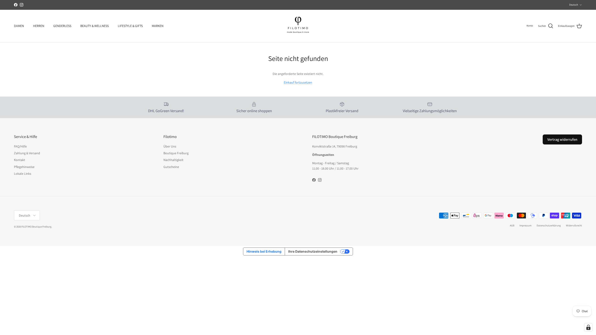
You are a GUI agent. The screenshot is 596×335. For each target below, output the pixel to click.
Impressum (525, 225)
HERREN (38, 26)
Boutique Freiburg (176, 153)
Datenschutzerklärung (549, 225)
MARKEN (157, 26)
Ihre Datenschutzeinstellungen (312, 251)
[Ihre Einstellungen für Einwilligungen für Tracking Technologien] (588, 327)
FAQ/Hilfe (20, 146)
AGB (512, 225)
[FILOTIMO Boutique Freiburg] (298, 26)
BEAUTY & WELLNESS (94, 26)
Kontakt (19, 160)
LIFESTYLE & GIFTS (130, 26)
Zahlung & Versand (27, 153)
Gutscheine (171, 167)
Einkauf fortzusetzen (298, 82)
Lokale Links (22, 173)
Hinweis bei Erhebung (264, 251)
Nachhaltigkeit (173, 160)
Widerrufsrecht (574, 225)
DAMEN (19, 26)
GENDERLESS (62, 26)
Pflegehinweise (24, 167)
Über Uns (169, 146)
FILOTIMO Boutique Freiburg (36, 226)
